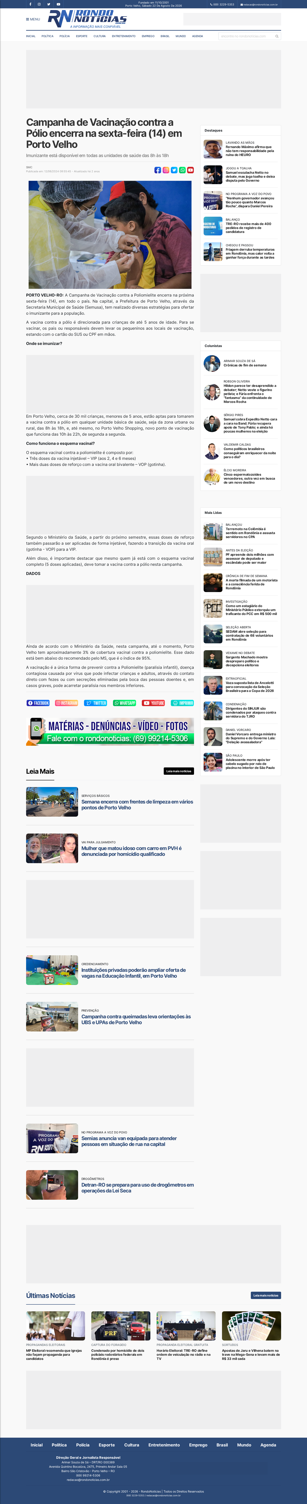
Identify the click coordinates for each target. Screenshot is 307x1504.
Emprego (148, 36)
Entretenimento (124, 36)
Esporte (82, 36)
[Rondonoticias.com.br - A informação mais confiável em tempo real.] (88, 19)
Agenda (197, 36)
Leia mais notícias (178, 771)
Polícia (65, 36)
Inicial (31, 36)
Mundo (181, 36)
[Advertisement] (232, 19)
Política (47, 36)
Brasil (165, 36)
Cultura (100, 36)
